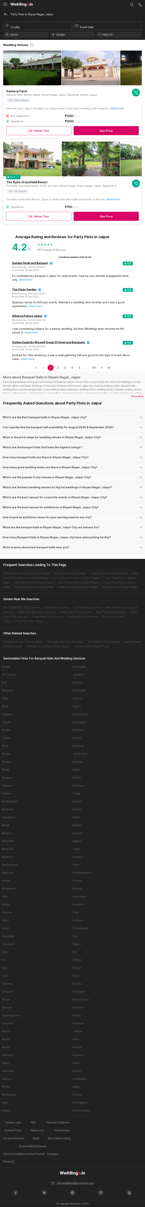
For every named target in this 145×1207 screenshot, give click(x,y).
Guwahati (7, 1023)
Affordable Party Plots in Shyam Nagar (26, 573)
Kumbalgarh (79, 722)
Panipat (6, 1110)
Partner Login (13, 1122)
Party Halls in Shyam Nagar (104, 641)
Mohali (5, 825)
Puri (74, 952)
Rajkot (76, 1063)
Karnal (5, 1047)
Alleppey (7, 833)
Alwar (5, 706)
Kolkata (6, 904)
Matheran (78, 745)
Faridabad (78, 991)
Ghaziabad (8, 936)
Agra (4, 967)
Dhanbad (77, 730)
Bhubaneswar (80, 999)
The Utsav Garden (24, 289)
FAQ (33, 1122)
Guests (14, 34)
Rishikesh (7, 856)
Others (76, 817)
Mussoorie (8, 848)
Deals (36, 1138)
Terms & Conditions (57, 1122)
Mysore (76, 809)
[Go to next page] (102, 368)
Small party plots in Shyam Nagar (34, 586)
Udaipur (77, 959)
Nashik (76, 1015)
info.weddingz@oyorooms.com (75, 1183)
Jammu (77, 698)
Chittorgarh (79, 666)
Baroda (76, 983)
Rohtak (6, 666)
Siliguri (76, 1086)
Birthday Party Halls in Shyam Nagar (48, 646)
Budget (61, 34)
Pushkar (6, 793)
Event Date (87, 27)
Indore (5, 928)
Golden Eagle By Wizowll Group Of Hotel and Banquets (48, 342)
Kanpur (76, 967)
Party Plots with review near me (37, 612)
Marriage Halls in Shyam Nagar (65, 641)
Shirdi (75, 864)
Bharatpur (8, 809)
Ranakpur (78, 785)
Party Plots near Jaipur (28, 621)
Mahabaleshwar (82, 872)
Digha (5, 698)
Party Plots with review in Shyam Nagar (75, 577)
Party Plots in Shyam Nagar (70, 573)
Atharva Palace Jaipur (27, 315)
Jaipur (5, 920)
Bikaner (77, 825)
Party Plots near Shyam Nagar (120, 586)
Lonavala (77, 833)
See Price (106, 130)
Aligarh (76, 706)
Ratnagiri (77, 761)
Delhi (4, 896)
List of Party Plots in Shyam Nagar (78, 582)
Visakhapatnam (11, 1015)
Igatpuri (77, 841)
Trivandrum (8, 817)
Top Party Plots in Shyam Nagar (109, 573)
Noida (75, 975)
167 (94, 367)
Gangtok (7, 777)
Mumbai (77, 888)
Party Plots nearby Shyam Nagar (78, 586)
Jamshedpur (80, 753)
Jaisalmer (78, 674)
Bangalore (78, 904)
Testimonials (61, 1130)
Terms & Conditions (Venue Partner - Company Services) (31, 1157)
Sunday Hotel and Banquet (30, 263)
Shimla (6, 1086)
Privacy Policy (13, 1130)
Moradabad (8, 888)
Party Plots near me (57, 607)
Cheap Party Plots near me (47, 616)
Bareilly (6, 730)
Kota (4, 682)
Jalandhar (8, 1070)
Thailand (7, 785)
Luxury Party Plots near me (76, 612)
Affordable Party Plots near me (22, 607)
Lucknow (77, 920)
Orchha (76, 737)
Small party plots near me (83, 616)
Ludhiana (7, 983)
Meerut (6, 1031)
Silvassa (77, 880)
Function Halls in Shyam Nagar (92, 646)
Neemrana (8, 841)
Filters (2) (107, 34)
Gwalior (76, 1070)
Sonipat (6, 880)
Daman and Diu (81, 1110)
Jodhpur (77, 1031)
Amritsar (77, 1007)
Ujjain (5, 1102)
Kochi (75, 1039)
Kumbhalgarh (10, 801)
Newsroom (37, 1130)
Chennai (6, 912)
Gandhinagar (9, 1094)
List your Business (14, 1138)
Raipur (5, 1063)
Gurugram (8, 991)
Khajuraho (8, 872)
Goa (74, 936)
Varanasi (7, 1007)
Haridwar (77, 856)
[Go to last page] (109, 368)
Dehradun (7, 1055)
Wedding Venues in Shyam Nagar (23, 641)
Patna (5, 952)
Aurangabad (79, 1102)
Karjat (75, 769)
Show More (137, 396)
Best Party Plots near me (111, 612)
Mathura (77, 682)
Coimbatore (79, 1078)
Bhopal (6, 999)
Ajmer (5, 745)
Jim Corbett (9, 674)
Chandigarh (8, 944)
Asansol (77, 801)
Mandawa (7, 690)
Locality (15, 27)
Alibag (5, 769)
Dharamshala (80, 714)
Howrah (77, 1047)
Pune (75, 912)
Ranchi (6, 1039)
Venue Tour (41, 130)
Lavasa (6, 737)
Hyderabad (79, 896)
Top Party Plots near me (87, 607)
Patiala (76, 777)
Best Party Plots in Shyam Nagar (34, 582)
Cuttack (77, 1094)
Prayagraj (78, 1055)
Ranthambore (10, 864)
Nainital (6, 753)
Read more (117, 108)
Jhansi (76, 848)
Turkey (76, 793)
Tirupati (6, 722)
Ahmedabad (79, 928)
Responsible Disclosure (33, 1146)
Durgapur (7, 714)
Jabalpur (7, 1078)
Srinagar (7, 761)
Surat (5, 975)
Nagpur (76, 944)
